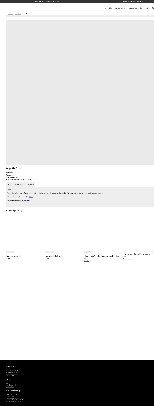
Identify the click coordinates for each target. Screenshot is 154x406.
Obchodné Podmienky (12, 370)
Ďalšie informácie (18, 184)
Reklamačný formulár (12, 374)
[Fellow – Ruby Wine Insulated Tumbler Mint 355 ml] (102, 232)
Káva (7, 383)
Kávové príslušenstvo (11, 385)
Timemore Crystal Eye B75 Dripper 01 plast (136, 255)
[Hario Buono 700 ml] (24, 232)
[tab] (9, 184)
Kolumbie (27, 201)
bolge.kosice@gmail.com (12, 398)
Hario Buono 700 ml (13, 256)
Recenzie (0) (30, 184)
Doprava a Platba (10, 376)
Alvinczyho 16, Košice (11, 394)
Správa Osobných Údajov (12, 372)
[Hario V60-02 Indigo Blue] (63, 232)
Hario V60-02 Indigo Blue (54, 256)
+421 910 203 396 (10, 396)
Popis (8, 184)
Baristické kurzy (10, 387)
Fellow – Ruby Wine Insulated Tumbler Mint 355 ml (101, 257)
